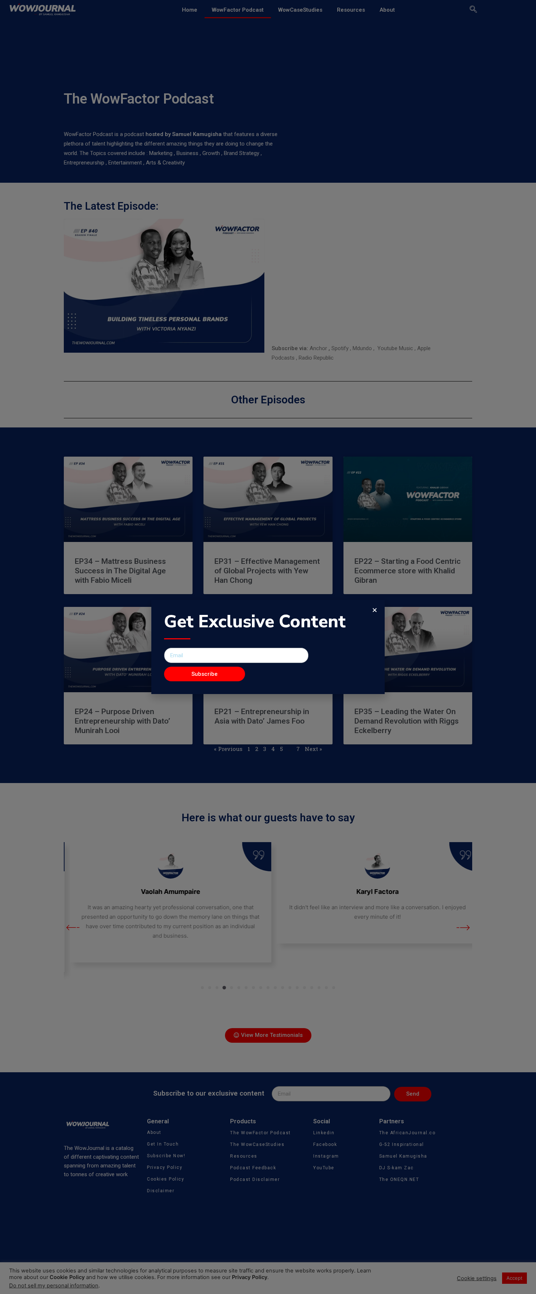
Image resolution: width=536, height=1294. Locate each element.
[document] (268, 647)
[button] (374, 610)
